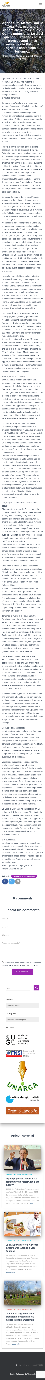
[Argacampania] (7, 4)
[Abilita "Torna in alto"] (40, 1375)
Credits (18, 1365)
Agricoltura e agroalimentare (24, 876)
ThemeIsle (31, 1374)
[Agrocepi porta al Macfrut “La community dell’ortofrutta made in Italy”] (22, 1158)
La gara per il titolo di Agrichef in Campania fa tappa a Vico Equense (22, 1248)
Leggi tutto (33, 1203)
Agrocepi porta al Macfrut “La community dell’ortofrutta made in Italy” (22, 1181)
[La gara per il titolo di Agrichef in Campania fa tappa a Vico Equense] (22, 1224)
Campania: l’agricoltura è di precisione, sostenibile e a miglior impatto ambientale (20, 1316)
